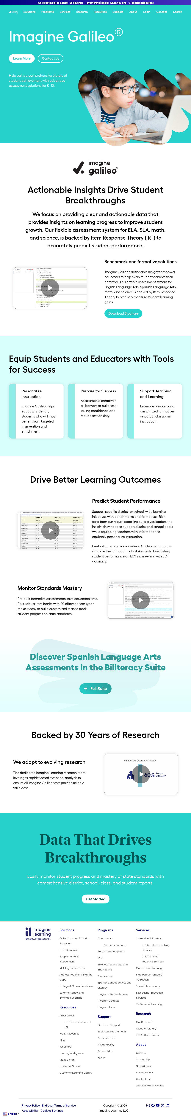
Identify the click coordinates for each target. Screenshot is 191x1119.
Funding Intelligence (72, 1053)
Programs (47, 11)
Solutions (29, 11)
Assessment (105, 976)
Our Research (144, 1022)
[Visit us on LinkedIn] (167, 1105)
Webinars (65, 1046)
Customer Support (109, 1025)
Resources (100, 11)
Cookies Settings (52, 1110)
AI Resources (67, 1015)
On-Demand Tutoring (149, 968)
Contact (161, 11)
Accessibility (105, 1051)
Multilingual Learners (72, 968)
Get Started (95, 899)
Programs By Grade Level (113, 994)
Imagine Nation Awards (150, 1085)
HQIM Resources (69, 1033)
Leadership (143, 1059)
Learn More (22, 58)
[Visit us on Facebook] (153, 1105)
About (133, 11)
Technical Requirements (112, 1031)
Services (65, 11)
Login (146, 11)
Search (177, 11)
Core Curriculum (69, 950)
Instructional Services (149, 938)
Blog (62, 1040)
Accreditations (106, 1038)
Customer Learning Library (76, 1072)
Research (82, 11)
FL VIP (101, 1057)
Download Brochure (123, 313)
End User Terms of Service (59, 1105)
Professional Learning (149, 1004)
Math (101, 958)
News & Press (144, 1065)
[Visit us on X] (162, 1105)
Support (118, 11)
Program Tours (106, 1007)
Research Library (146, 1028)
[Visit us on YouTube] (157, 1105)
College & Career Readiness (76, 986)
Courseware (105, 938)
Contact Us (50, 58)
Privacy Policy (106, 1044)
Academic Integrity (115, 944)
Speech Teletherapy (148, 986)
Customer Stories (70, 1066)
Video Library (67, 1059)
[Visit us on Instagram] (148, 1105)
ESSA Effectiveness (147, 1035)
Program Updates (108, 1000)
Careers (141, 1052)
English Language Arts (111, 951)
